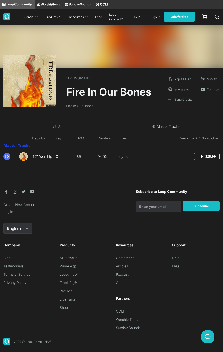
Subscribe (201, 206)
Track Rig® (68, 283)
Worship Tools (127, 319)
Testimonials (13, 266)
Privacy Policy (14, 283)
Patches (66, 291)
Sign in (155, 17)
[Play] (6, 156)
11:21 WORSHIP (78, 78)
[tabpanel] (111, 150)
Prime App (68, 266)
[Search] (217, 16)
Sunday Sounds (128, 328)
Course (121, 283)
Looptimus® (69, 274)
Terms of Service (16, 274)
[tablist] (111, 126)
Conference (125, 258)
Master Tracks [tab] (168, 126)
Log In (8, 211)
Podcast (122, 274)
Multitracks (68, 258)
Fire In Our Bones (79, 106)
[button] (9, 156)
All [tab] (60, 126)
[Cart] (204, 16)
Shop (64, 307)
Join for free (179, 17)
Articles (122, 266)
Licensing (67, 299)
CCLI (120, 311)
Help (137, 17)
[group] (207, 156)
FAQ (175, 266)
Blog (6, 258)
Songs (28, 17)
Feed (98, 17)
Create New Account (20, 204)
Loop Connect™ (116, 17)
